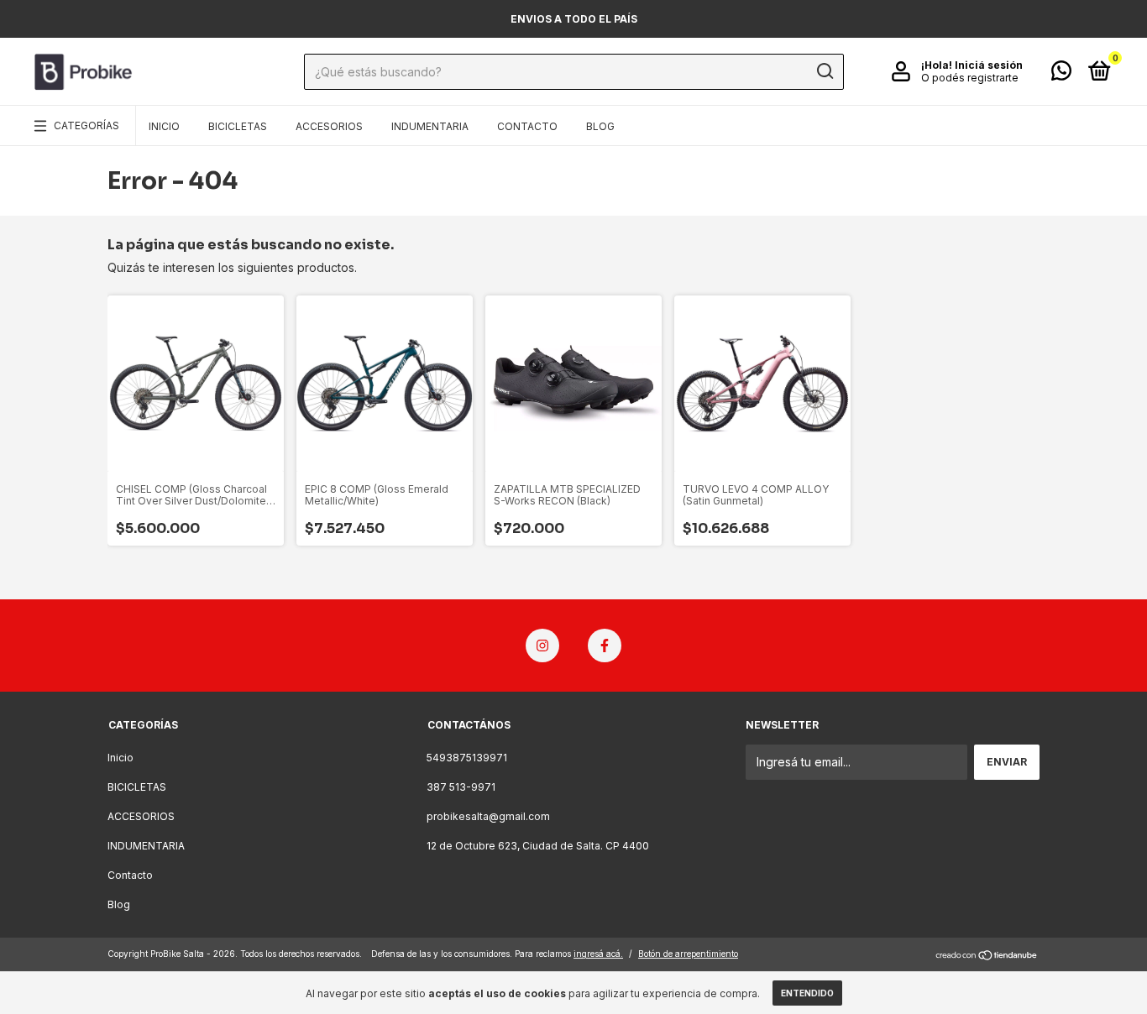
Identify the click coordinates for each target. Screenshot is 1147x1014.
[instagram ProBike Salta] (542, 645)
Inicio (164, 126)
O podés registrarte (970, 77)
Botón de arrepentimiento (688, 954)
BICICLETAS (237, 126)
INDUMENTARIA (430, 126)
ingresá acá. (598, 954)
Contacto (527, 126)
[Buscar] (824, 71)
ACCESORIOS (329, 126)
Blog (600, 126)
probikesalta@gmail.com (488, 816)
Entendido (807, 993)
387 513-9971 (461, 787)
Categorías (86, 125)
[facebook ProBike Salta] (604, 645)
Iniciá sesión (989, 65)
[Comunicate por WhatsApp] (1061, 74)
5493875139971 (467, 757)
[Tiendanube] (987, 956)
